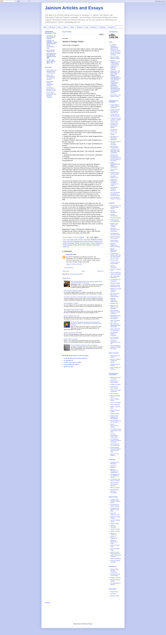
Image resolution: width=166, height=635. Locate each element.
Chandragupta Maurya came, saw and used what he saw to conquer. (115, 256)
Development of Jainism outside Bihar (114, 509)
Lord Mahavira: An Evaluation (115, 280)
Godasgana (77, 241)
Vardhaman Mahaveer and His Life (115, 342)
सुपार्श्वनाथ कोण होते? (68, 366)
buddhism (100, 239)
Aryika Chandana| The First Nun (115, 237)
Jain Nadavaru (114, 393)
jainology (75, 245)
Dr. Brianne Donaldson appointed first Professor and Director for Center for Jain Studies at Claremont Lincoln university (86, 323)
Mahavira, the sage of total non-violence (115, 290)
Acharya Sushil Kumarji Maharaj (114, 220)
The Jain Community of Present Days (114, 435)
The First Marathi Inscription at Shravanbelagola (84, 345)
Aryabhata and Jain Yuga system (115, 234)
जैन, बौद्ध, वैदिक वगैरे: (68, 360)
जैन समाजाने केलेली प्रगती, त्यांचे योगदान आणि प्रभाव (75, 358)
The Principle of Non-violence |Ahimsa (114, 484)
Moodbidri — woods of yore (114, 176)
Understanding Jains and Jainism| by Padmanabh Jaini (115, 449)
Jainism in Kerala (115, 529)
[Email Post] (87, 237)
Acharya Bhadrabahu (113, 211)
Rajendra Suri (114, 303)
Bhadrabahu (94, 239)
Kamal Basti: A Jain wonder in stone (73, 309)
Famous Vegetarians (113, 266)
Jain (81, 243)
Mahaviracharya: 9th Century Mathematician (115, 295)
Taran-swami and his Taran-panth (73, 332)
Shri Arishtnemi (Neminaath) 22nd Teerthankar (115, 325)
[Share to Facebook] (95, 237)
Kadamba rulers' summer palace (114, 173)
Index (59, 27)
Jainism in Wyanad (115, 558)
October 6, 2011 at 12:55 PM (74, 264)
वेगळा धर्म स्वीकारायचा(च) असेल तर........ (73, 364)
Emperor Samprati (115, 577)
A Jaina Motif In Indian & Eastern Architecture (115, 106)
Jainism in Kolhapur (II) (113, 537)
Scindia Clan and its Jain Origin (115, 574)
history (82, 241)
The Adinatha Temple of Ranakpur (114, 189)
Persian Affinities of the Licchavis (115, 421)
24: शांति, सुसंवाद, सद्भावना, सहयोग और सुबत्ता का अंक (51, 61)
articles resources (78, 239)
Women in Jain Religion (114, 454)
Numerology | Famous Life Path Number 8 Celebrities (51, 95)
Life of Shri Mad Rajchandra (114, 276)
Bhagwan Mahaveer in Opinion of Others (115, 245)
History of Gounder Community (115, 390)
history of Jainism (88, 241)
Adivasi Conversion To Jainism (115, 378)
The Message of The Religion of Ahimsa (114, 476)
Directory (79, 27)
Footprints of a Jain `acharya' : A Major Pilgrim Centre (115, 119)
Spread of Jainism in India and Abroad (115, 360)
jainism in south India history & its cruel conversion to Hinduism (115, 554)
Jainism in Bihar (114, 523)
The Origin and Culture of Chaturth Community (115, 440)
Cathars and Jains (115, 384)
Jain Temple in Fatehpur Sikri (114, 147)
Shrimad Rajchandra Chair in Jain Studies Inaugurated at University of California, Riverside (86, 282)
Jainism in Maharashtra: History (114, 542)
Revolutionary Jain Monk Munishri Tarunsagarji (115, 317)
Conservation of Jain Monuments (115, 115)
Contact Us (111, 27)
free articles (70, 241)
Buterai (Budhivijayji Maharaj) (113, 250)
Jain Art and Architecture (113, 130)
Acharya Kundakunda (113, 215)
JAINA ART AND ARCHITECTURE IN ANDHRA (115, 151)
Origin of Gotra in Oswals (71, 339)
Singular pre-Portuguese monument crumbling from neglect (114, 182)
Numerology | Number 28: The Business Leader (51, 89)
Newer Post (66, 271)
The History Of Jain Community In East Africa (115, 430)
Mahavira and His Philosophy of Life (115, 285)
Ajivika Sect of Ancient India (114, 381)
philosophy (88, 245)
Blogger (90, 623)
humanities (96, 241)
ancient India (70, 239)
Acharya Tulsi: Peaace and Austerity (114, 225)
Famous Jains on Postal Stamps (115, 262)
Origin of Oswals (114, 413)
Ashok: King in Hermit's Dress (114, 241)
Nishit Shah (69, 254)
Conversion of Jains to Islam (114, 387)
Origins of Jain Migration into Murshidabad (114, 417)
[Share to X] (94, 237)
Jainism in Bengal (67, 245)
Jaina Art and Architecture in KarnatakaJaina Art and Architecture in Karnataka (115, 157)
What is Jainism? (115, 487)
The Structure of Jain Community (114, 444)
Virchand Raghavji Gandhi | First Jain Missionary (115, 347)
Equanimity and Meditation (114, 463)
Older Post (100, 271)
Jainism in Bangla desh (96, 243)
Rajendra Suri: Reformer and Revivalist (114, 307)
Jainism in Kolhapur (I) (113, 534)
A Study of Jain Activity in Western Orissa (115, 501)
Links (86, 27)
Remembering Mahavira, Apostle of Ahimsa (115, 312)
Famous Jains (114, 260)
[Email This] (90, 237)
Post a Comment (69, 267)
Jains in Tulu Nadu (115, 402)
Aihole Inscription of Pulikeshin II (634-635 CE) (115, 111)
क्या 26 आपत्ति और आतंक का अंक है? (51, 50)
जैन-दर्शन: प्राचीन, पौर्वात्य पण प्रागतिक (72, 362)
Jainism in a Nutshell (113, 466)
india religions (70, 243)
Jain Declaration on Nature (71, 303)
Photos (66, 27)
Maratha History (114, 595)
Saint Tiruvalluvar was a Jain (71, 315)
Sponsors (94, 27)
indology (77, 243)
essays (65, 241)
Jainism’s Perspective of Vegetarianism (114, 471)
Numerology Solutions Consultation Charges (50, 83)
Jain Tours (113, 593)
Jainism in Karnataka (113, 526)
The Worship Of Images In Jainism (115, 198)
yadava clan (66, 246)
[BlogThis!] (92, 237)
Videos (72, 27)
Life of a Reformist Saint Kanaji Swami (115, 273)
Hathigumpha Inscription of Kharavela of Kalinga (114, 125)
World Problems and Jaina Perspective (114, 491)
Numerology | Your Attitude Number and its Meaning (52, 71)
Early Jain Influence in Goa (114, 513)
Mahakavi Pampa (115, 283)
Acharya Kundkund (115, 217)
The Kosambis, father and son (114, 338)
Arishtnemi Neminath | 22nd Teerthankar (115, 230)
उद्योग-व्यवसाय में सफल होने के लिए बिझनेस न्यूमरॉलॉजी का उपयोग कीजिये (51, 56)
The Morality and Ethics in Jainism (115, 479)
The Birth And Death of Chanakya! (114, 334)
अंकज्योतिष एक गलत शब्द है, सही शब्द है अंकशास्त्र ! (51, 37)
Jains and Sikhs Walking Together (73, 290)
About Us (52, 27)
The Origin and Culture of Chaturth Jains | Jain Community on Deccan (83, 297)
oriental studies (81, 245)
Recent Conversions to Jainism (114, 425)
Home (45, 27)
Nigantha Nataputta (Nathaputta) (113, 300)
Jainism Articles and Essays (74, 7)
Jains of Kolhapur (115, 404)
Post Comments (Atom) (76, 274)
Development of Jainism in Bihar (114, 505)
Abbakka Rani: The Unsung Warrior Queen (115, 207)
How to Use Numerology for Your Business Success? (51, 77)
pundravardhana (96, 245)
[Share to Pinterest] (97, 237)
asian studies (87, 239)
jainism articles (86, 243)
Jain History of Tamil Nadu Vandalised (114, 138)
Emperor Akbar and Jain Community (114, 570)
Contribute (102, 27)
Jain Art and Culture (113, 133)
